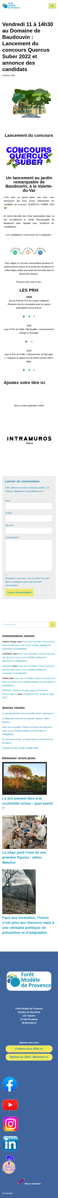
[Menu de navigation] (52, 5)
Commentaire (12, 537)
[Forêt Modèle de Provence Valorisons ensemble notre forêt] (11, 6)
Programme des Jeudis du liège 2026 (20, 748)
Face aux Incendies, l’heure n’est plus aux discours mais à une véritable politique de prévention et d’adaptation (28, 645)
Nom (8, 500)
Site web (9, 525)
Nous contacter (33, 1183)
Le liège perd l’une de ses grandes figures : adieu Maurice (24, 857)
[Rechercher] (52, 624)
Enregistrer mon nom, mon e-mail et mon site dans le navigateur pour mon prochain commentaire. (27, 582)
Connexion (7, 1193)
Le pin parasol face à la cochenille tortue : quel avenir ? (28, 713)
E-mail (9, 513)
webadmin (7, 666)
